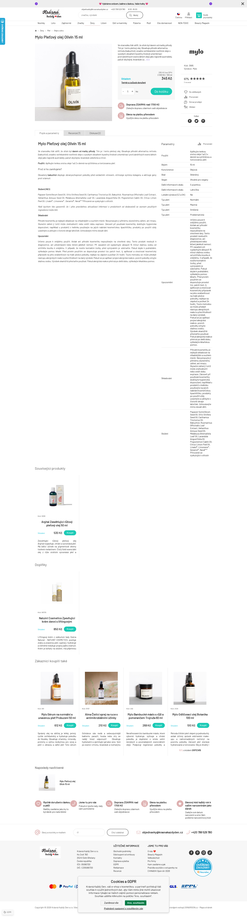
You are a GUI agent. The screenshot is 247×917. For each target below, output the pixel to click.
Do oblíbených (195, 92)
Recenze (117, 871)
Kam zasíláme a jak (156, 864)
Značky (80, 23)
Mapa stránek (206, 907)
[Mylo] (196, 59)
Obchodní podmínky (122, 851)
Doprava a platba (121, 861)
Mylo (195, 68)
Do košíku (161, 91)
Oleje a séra (58, 30)
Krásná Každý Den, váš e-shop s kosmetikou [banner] (52, 14)
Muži (149, 23)
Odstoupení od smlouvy (124, 854)
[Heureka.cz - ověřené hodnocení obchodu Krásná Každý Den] (203, 875)
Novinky (41, 23)
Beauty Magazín (202, 23)
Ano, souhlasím (135, 903)
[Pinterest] (197, 852)
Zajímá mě (66, 23)
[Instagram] (203, 852)
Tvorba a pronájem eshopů (172, 907)
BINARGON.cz (191, 907)
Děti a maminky (119, 23)
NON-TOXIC (183, 23)
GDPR (116, 864)
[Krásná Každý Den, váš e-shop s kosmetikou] (36, 30)
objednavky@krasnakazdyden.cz (94, 9)
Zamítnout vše (111, 903)
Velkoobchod (153, 857)
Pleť (48, 30)
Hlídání (192, 107)
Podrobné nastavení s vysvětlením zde (123, 908)
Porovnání (193, 97)
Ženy (92, 23)
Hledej (135, 15)
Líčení (103, 23)
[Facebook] (191, 852)
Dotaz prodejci (195, 102)
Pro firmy (152, 861)
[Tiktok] (209, 852)
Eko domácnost (164, 23)
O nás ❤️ (152, 851)
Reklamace (118, 867)
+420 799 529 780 (118, 9)
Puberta (137, 23)
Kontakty (117, 857)
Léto (53, 23)
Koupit (70, 533)
